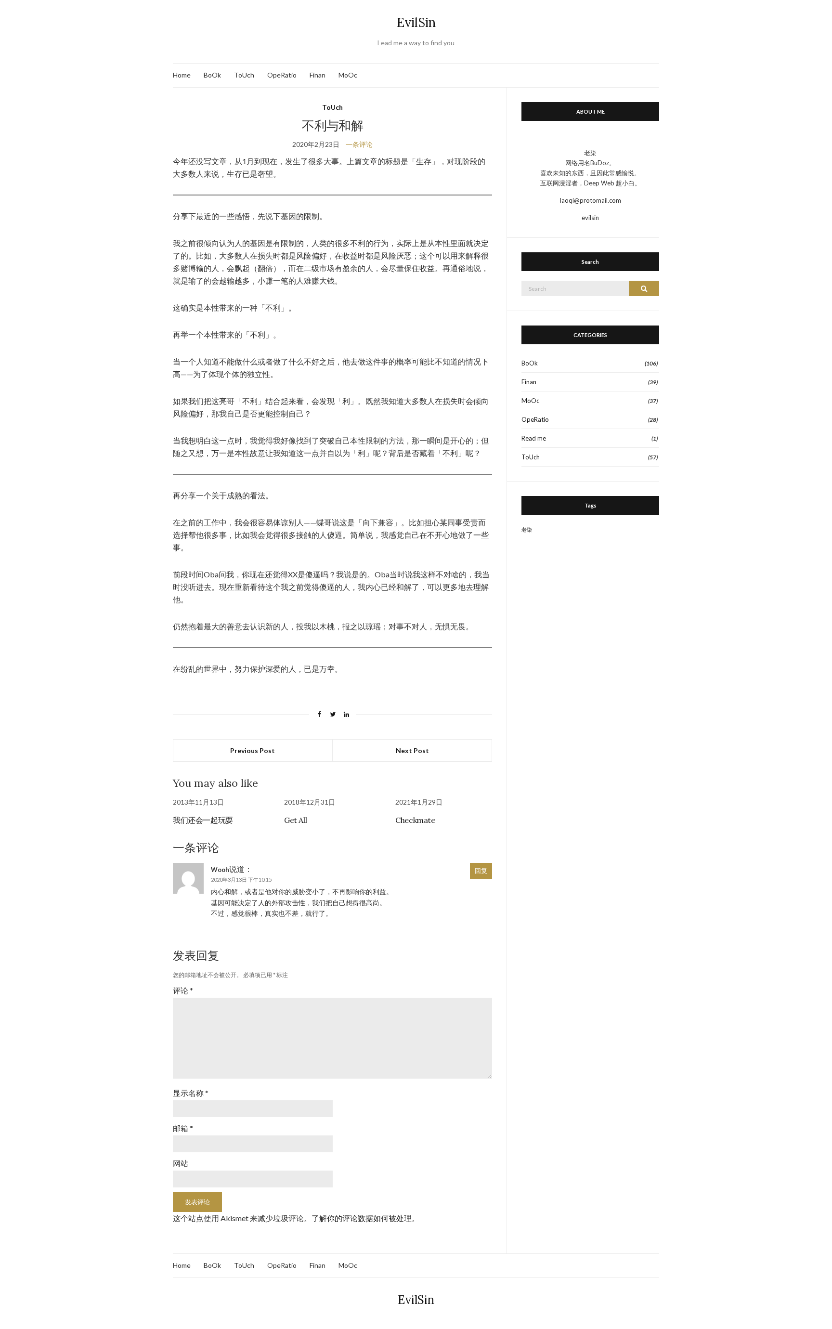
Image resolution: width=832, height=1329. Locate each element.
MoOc (347, 75)
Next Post (412, 750)
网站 (180, 1163)
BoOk (212, 75)
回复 (481, 870)
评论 (183, 990)
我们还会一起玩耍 (203, 820)
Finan (317, 75)
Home (182, 75)
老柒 (526, 529)
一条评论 (359, 144)
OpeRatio (282, 75)
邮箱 (183, 1128)
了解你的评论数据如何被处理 (362, 1218)
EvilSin (416, 22)
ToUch (244, 75)
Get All (295, 820)
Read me (533, 438)
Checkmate (415, 820)
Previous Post (252, 750)
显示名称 (190, 1092)
